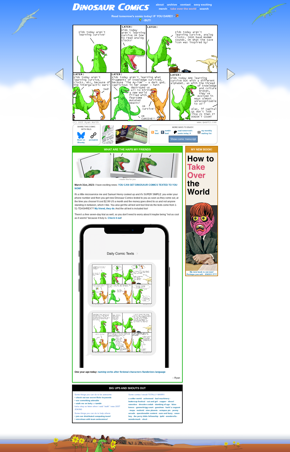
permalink (93, 140)
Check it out (114, 218)
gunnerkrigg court (144, 407)
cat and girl (152, 401)
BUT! (147, 20)
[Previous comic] (60, 122)
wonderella (171, 416)
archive (172, 4)
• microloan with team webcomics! (91, 419)
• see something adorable (87, 400)
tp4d (162, 416)
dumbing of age (162, 404)
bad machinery (162, 398)
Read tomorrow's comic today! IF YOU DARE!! (142, 16)
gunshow (159, 407)
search (204, 8)
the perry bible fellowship (146, 416)
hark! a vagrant (173, 407)
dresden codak (146, 404)
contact (185, 4)
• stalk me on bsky (84, 403)
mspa (132, 410)
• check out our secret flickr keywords (93, 397)
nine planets (152, 410)
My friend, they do (104, 208)
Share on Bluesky (81, 141)
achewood (148, 398)
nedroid (140, 410)
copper (163, 401)
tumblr (98, 403)
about (160, 4)
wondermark (134, 419)
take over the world (183, 8)
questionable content (147, 413)
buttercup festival (136, 401)
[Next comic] (230, 122)
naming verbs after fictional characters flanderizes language (132, 372)
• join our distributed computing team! (93, 416)
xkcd (144, 419)
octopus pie (165, 410)
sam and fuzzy (166, 413)
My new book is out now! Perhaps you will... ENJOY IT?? (202, 273)
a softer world (135, 398)
